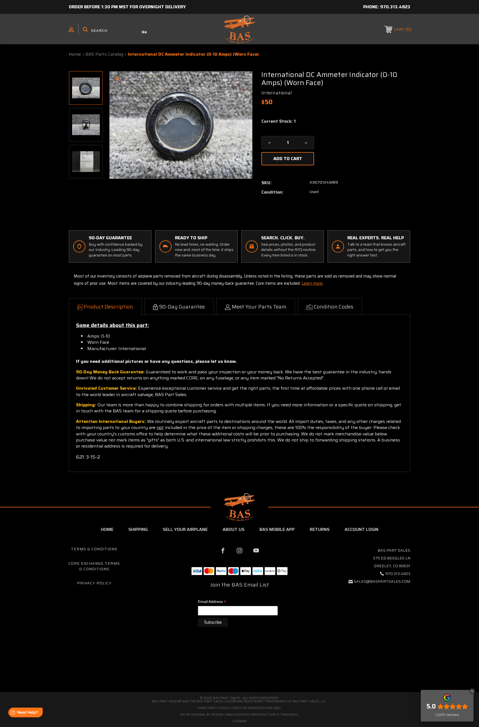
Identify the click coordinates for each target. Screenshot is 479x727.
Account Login (361, 529)
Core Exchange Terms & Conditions (94, 566)
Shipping (138, 529)
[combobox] (117, 30)
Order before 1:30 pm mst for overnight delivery (127, 6)
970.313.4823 (395, 6)
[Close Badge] (472, 691)
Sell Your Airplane (185, 529)
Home (107, 529)
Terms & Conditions (94, 549)
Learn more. (312, 283)
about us (233, 529)
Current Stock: (278, 121)
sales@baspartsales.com (382, 581)
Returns (320, 529)
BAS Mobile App (277, 529)
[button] (239, 669)
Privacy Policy (94, 583)
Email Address (212, 602)
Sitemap (240, 721)
